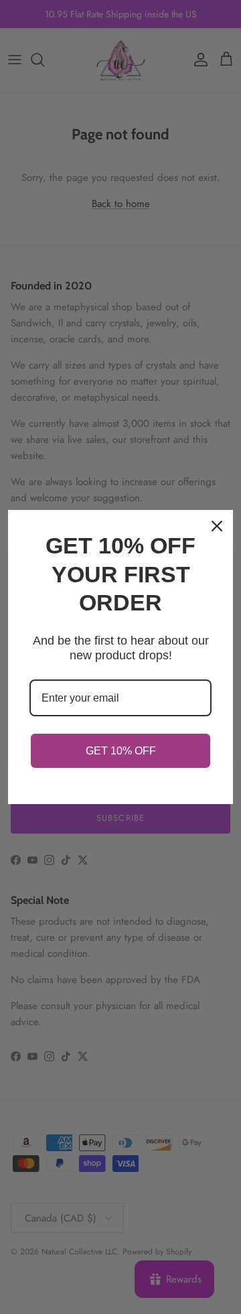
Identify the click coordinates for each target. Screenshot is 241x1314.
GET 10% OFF (121, 751)
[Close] (217, 526)
